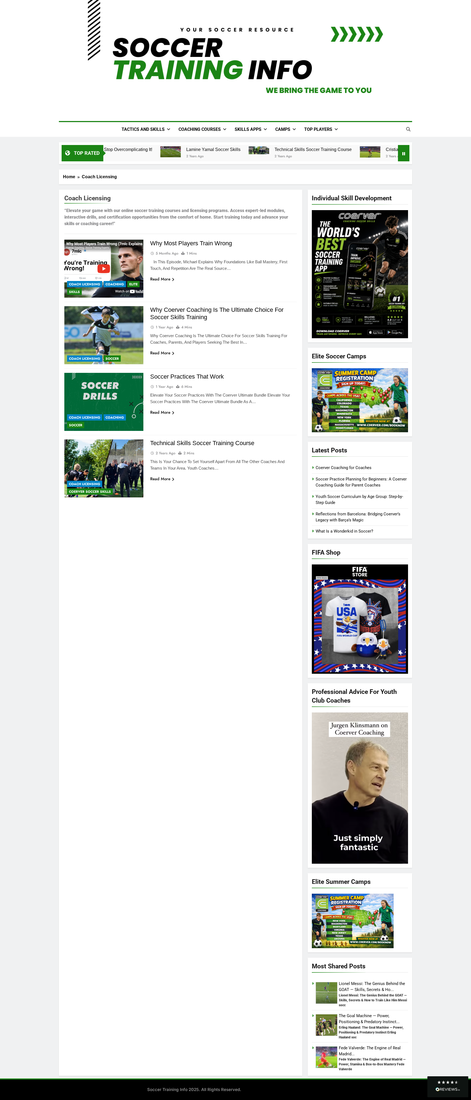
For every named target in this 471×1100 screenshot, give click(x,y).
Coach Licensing (84, 284)
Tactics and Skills (143, 129)
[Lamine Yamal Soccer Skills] (162, 151)
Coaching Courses (200, 129)
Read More (160, 279)
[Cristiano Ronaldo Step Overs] (361, 152)
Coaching (114, 284)
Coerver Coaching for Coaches (344, 467)
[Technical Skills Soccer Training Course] (250, 150)
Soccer (112, 358)
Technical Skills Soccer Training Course (304, 149)
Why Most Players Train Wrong (191, 243)
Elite (133, 284)
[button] (447, 1086)
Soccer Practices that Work (187, 376)
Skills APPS (248, 129)
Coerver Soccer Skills (90, 491)
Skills (74, 291)
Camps (282, 129)
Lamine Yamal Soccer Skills (205, 149)
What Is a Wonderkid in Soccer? (344, 531)
